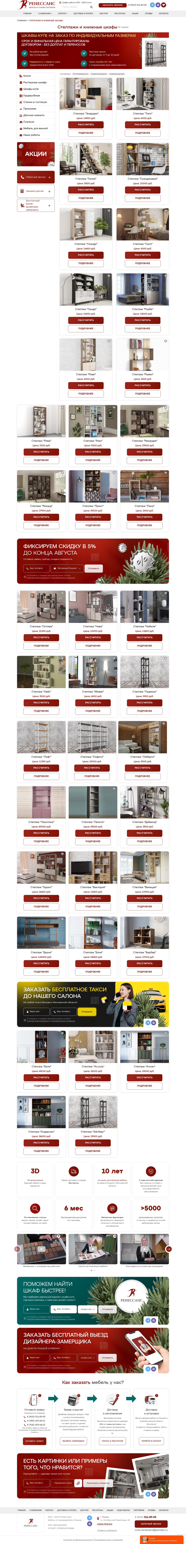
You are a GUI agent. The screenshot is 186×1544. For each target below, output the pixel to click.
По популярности (80, 74)
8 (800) (145, 1517)
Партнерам (139, 1510)
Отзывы (148, 14)
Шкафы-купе (31, 89)
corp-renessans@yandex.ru (151, 1530)
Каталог (62, 14)
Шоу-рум (104, 14)
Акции (135, 14)
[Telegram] (152, 5)
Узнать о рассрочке (112, 1441)
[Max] (158, 5)
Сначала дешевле (99, 74)
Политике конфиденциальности (38, 578)
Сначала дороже (117, 74)
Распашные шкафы (35, 82)
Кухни (27, 76)
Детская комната (33, 115)
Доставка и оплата (83, 14)
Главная (27, 14)
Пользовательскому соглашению (63, 578)
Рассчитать (86, 125)
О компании (44, 14)
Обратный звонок (151, 1524)
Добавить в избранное (107, 1530)
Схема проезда (104, 1524)
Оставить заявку (34, 1441)
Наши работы (31, 135)
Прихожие (29, 109)
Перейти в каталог (151, 1441)
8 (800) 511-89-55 (137, 5)
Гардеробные (31, 95)
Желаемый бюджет (68, 568)
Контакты (163, 14)
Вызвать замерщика (73, 1441)
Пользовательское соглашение (108, 1540)
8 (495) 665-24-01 (137, 2)
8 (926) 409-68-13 (137, 8)
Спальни (28, 122)
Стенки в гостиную (35, 102)
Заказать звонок (113, 5)
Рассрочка (120, 14)
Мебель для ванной (35, 128)
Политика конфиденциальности (77, 1540)
